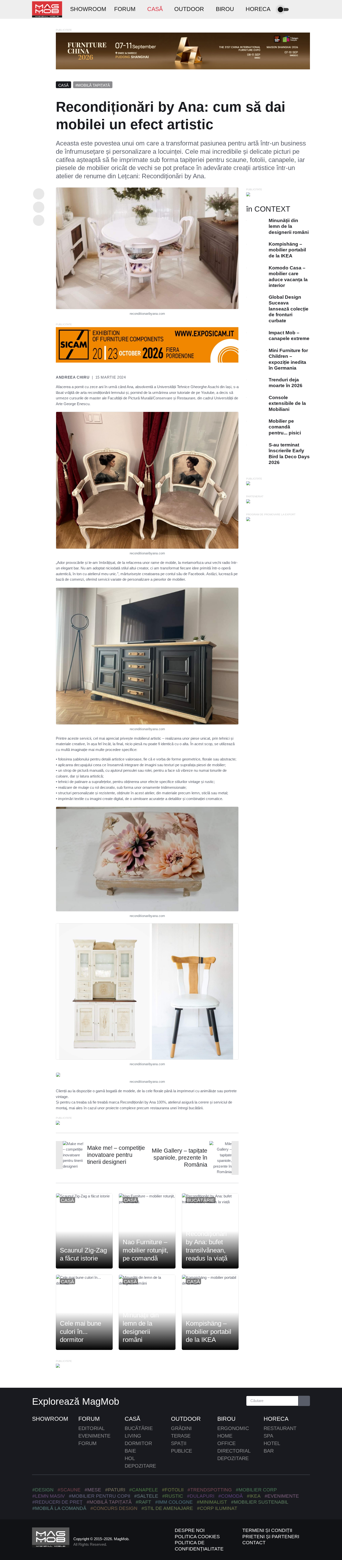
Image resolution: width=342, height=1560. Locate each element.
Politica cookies (197, 1536)
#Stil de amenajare (167, 1508)
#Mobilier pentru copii (99, 1496)
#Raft (143, 1502)
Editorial (91, 1428)
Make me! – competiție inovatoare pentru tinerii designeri (116, 1155)
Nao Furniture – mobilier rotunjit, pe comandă (145, 1250)
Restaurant (280, 1428)
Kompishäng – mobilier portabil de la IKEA (208, 1332)
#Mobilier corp (256, 1489)
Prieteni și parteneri (270, 1536)
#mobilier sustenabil (259, 1502)
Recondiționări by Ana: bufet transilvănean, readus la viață (206, 1246)
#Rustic (172, 1496)
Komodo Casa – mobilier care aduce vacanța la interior (288, 276)
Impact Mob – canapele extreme (289, 335)
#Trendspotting (210, 1489)
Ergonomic (233, 1428)
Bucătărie (201, 1200)
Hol (130, 1458)
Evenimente (94, 1436)
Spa (268, 1436)
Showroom (50, 1419)
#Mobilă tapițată (92, 85)
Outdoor (186, 1419)
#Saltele (146, 1496)
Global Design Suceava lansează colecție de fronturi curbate (288, 308)
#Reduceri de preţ (57, 1502)
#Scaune (69, 1489)
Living (133, 1436)
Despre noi (190, 1530)
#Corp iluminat (217, 1508)
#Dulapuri (200, 1496)
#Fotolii (173, 1489)
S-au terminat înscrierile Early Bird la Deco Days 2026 (289, 453)
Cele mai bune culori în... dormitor (80, 1332)
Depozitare (140, 1466)
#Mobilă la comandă (59, 1508)
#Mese (93, 1489)
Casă (63, 85)
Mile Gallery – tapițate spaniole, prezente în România (179, 1158)
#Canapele (143, 1489)
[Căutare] (304, 1401)
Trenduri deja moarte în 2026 (285, 382)
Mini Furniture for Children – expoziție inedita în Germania (288, 359)
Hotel (272, 1443)
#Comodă (230, 1496)
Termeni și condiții (267, 1530)
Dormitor (138, 1443)
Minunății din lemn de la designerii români (141, 1327)
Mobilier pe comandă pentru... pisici (285, 426)
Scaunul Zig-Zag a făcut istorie (83, 1254)
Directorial (234, 1451)
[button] (298, 9)
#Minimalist (212, 1502)
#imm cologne (174, 1502)
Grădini (181, 1428)
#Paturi (115, 1489)
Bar (269, 1451)
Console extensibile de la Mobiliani (287, 403)
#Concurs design (113, 1508)
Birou (226, 1419)
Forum (89, 1419)
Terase (181, 1436)
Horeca (276, 1419)
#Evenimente (282, 1496)
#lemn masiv (48, 1496)
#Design (43, 1489)
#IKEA (254, 1496)
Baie (130, 1451)
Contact (254, 1542)
